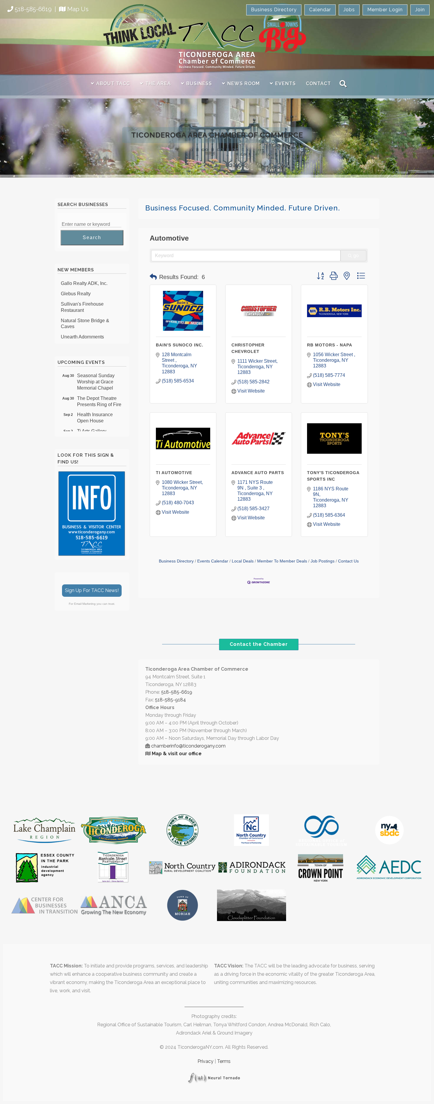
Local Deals (243, 561)
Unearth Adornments (82, 328)
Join (420, 9)
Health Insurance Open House (95, 409)
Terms (224, 1061)
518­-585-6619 (176, 692)
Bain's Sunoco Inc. (179, 345)
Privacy (205, 1061)
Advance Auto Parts (257, 472)
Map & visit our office (177, 753)
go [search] (356, 255)
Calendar (320, 9)
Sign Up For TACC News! (92, 590)
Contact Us (348, 561)
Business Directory (274, 9)
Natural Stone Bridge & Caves (85, 315)
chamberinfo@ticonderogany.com (188, 746)
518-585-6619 (33, 9)
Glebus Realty (76, 285)
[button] (153, 277)
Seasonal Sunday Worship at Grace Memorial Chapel (96, 373)
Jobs (349, 9)
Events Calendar (212, 561)
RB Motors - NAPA (329, 345)
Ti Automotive (174, 472)
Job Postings (323, 561)
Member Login (385, 9)
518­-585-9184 (170, 700)
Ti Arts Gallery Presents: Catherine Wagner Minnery (98, 429)
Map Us (78, 9)
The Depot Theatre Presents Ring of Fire (99, 393)
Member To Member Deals (282, 561)
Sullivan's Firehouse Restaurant (82, 298)
